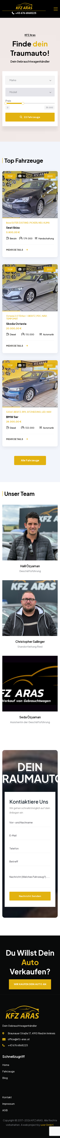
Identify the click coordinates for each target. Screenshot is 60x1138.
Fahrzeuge (8, 1071)
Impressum (8, 1103)
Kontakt (7, 1097)
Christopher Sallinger (30, 641)
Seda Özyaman (30, 717)
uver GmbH (47, 1124)
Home (5, 1064)
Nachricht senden (30, 896)
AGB (5, 1110)
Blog (5, 1077)
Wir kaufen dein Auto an (30, 984)
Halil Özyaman (30, 566)
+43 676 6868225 (25, 13)
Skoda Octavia (16, 323)
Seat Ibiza (13, 227)
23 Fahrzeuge (32, 117)
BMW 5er (12, 417)
